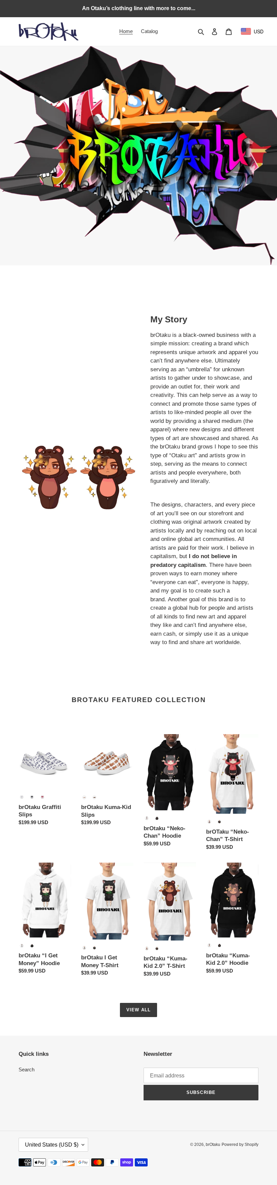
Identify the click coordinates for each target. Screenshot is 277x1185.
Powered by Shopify (240, 1144)
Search (26, 1069)
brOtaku (213, 1144)
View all (138, 1009)
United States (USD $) (51, 1145)
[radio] (22, 797)
